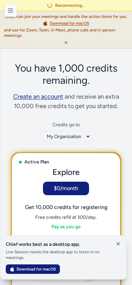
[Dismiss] (66, 43)
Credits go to (66, 125)
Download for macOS (36, 269)
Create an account (38, 96)
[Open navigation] (10, 10)
